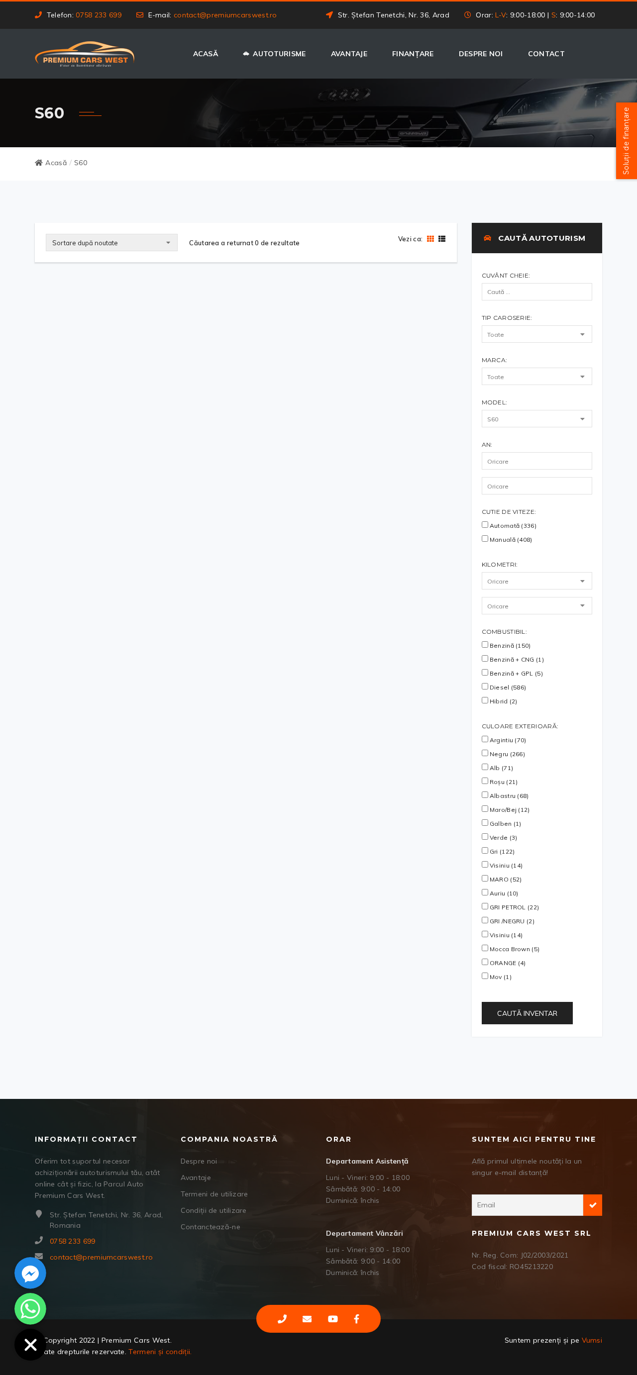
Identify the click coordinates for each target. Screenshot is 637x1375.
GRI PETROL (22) (513, 907)
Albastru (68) (508, 795)
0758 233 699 (98, 14)
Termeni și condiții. (160, 1351)
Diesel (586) (507, 687)
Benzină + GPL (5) (515, 673)
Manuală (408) (510, 539)
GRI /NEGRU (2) (511, 921)
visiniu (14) (505, 935)
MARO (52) (505, 879)
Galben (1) (505, 823)
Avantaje (349, 53)
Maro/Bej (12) (509, 809)
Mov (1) (500, 977)
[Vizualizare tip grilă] (430, 238)
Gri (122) (501, 851)
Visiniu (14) (505, 865)
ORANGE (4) (507, 963)
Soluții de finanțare (626, 141)
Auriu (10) (503, 893)
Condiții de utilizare (214, 1210)
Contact (546, 53)
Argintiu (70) (507, 740)
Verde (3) (503, 837)
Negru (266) (507, 754)
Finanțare (413, 53)
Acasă (205, 53)
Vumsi (592, 1340)
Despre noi (481, 53)
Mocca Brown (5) (514, 949)
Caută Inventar (527, 1013)
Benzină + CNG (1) (516, 659)
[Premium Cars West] (84, 54)
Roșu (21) (503, 782)
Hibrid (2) (503, 701)
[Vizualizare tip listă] (440, 238)
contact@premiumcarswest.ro (225, 14)
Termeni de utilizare (214, 1193)
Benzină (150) (509, 645)
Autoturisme (279, 53)
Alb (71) (501, 768)
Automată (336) (512, 525)
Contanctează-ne (211, 1226)
